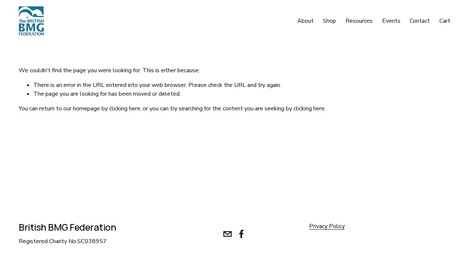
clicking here (124, 108)
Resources (359, 21)
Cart (444, 21)
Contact (420, 21)
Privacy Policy (327, 226)
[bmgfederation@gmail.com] (227, 234)
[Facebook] (241, 234)
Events (391, 21)
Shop (329, 21)
